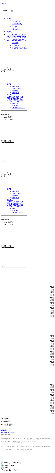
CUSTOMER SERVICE (16, 39)
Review (15, 45)
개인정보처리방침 (7, 432)
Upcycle (16, 29)
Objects (16, 26)
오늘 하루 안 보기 (10, 470)
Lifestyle (16, 21)
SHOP (9, 18)
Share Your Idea (20, 48)
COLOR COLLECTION (16, 34)
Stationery (17, 23)
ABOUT (10, 31)
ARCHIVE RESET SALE (16, 37)
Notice (15, 42)
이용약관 (4, 430)
